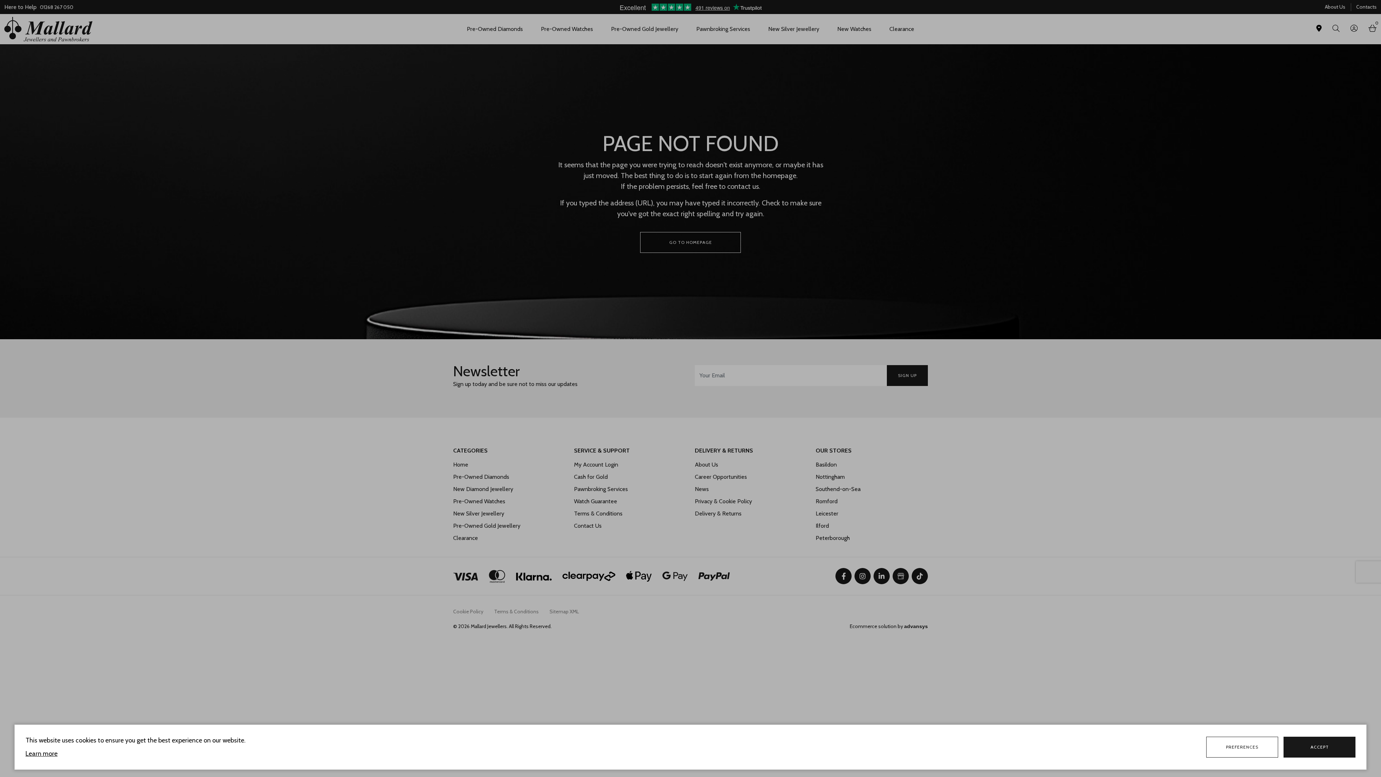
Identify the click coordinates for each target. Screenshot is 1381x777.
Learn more (42, 754)
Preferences (1242, 747)
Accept (1320, 747)
